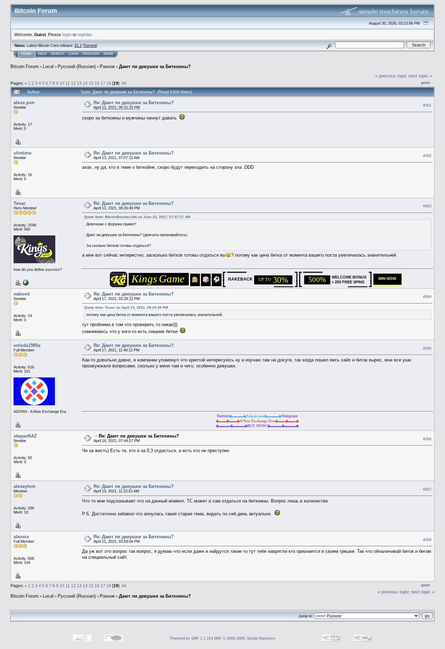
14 (85, 83)
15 (91, 83)
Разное (107, 66)
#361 (427, 105)
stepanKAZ (25, 436)
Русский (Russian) (77, 66)
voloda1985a (27, 345)
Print (425, 83)
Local (48, 66)
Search (57, 54)
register (84, 34)
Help (42, 54)
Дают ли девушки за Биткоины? (155, 66)
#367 (427, 489)
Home (26, 54)
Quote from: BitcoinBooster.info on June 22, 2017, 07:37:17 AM (137, 217)
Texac (20, 203)
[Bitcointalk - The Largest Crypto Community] (25, 282)
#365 (427, 348)
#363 (427, 206)
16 (97, 83)
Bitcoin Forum (24, 66)
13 (79, 83)
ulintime (22, 153)
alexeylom (24, 486)
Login (73, 54)
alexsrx (21, 536)
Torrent (90, 45)
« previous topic (391, 75)
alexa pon (24, 102)
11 (67, 83)
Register (91, 54)
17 (102, 83)
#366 (427, 439)
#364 (427, 296)
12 (73, 83)
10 (61, 83)
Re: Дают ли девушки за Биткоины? (134, 102)
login (67, 34)
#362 (427, 155)
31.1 (78, 45)
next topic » (420, 75)
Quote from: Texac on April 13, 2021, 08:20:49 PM (126, 307)
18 (108, 83)
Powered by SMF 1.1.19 (190, 638)
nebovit (22, 294)
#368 (427, 540)
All (123, 83)
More (108, 54)
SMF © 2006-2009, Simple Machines (244, 638)
